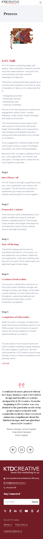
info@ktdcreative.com (15, 483)
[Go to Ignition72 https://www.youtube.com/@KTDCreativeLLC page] (26, 510)
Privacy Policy (20, 524)
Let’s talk (5, 363)
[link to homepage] (10, 2)
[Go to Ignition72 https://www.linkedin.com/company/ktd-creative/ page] (15, 510)
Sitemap (7, 524)
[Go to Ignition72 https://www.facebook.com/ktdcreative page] (10, 510)
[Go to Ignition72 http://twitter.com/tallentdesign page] (5, 510)
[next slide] (30, 449)
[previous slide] (13, 449)
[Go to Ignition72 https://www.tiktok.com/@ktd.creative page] (37, 510)
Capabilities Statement (12, 531)
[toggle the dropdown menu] (40, 2)
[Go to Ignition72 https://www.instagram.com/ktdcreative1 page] (20, 510)
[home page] (21, 470)
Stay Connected (12, 493)
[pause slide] (21, 449)
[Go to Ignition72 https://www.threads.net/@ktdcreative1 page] (32, 510)
